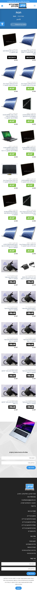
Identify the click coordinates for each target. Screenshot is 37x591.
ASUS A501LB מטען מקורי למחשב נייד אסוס (29, 402)
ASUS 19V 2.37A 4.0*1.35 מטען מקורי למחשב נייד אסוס (28, 277)
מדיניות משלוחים (31, 544)
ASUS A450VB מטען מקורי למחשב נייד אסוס (11, 340)
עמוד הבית (21, 16)
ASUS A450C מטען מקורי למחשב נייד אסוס (11, 277)
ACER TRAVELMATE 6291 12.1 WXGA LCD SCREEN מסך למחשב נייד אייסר (9, 246)
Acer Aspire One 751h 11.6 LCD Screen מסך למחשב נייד (10, 181)
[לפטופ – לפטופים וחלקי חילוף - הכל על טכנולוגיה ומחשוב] (18, 6)
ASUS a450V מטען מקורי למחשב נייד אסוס (29, 340)
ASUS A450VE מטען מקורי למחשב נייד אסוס (29, 371)
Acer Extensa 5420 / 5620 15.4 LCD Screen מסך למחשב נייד (27, 245)
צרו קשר (33, 506)
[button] (2, 24)
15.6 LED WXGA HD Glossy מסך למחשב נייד (10, 51)
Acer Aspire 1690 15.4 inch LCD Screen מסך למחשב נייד (28, 84)
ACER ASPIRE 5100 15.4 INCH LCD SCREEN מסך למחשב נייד (29, 116)
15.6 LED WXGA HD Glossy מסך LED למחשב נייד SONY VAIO (28, 52)
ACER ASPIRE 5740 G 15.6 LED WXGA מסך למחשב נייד (28, 181)
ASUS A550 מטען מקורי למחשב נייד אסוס (9, 402)
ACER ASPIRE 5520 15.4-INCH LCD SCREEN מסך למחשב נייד (29, 149)
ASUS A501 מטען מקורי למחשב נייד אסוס (9, 371)
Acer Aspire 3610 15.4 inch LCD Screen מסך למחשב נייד (10, 84)
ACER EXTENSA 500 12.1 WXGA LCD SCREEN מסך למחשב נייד (11, 213)
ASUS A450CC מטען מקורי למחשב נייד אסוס (29, 309)
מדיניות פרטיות (31, 553)
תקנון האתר (32, 541)
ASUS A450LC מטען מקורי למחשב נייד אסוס (11, 309)
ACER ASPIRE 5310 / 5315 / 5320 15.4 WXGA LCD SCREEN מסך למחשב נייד (10, 116)
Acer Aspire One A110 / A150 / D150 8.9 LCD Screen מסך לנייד (28, 213)
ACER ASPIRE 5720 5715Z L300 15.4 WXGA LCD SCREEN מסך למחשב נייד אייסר (9, 149)
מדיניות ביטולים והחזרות (29, 550)
